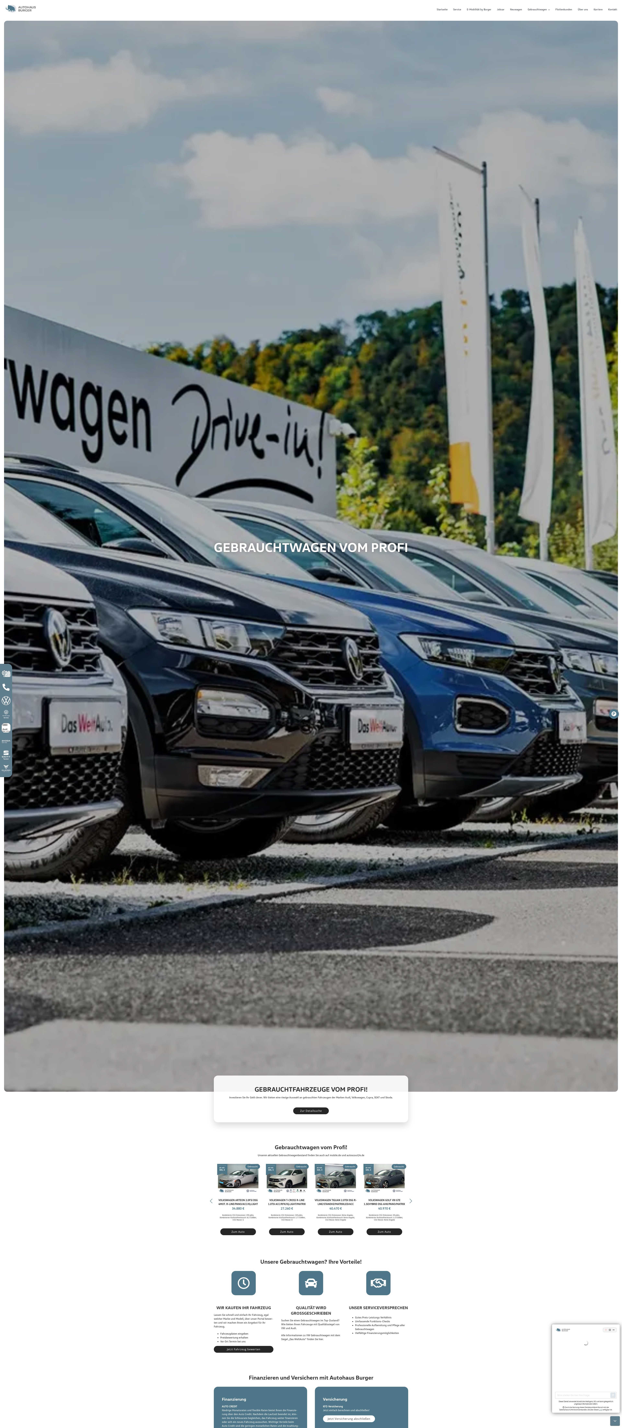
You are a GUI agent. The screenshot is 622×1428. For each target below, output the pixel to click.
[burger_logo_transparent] (21, 5)
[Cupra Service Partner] (6, 766)
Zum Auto (238, 1232)
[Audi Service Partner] (6, 725)
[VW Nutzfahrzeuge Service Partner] (6, 711)
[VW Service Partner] (6, 698)
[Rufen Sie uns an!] (6, 684)
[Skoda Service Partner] (6, 739)
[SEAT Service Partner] (6, 752)
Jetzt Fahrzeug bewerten (243, 1349)
